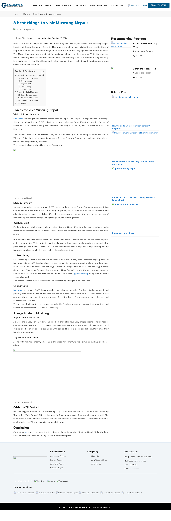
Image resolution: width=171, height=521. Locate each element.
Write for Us (96, 464)
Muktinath (18, 118)
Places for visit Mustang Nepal (30, 75)
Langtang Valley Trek (144, 68)
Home (16, 14)
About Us (95, 456)
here (27, 432)
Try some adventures (29, 98)
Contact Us (117, 5)
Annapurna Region (144, 51)
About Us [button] (102, 5)
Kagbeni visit (26, 84)
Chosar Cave (26, 89)
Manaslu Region (56, 468)
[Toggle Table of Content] (41, 72)
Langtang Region (143, 73)
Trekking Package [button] (42, 5)
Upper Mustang (80, 273)
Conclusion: (21, 103)
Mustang (26, 14)
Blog (92, 5)
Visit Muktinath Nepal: (29, 78)
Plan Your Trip (159, 5)
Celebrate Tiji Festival (29, 100)
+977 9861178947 (139, 5)
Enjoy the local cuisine (29, 95)
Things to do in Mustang (27, 92)
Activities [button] (81, 5)
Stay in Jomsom (27, 81)
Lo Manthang (26, 86)
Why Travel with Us (99, 460)
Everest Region (56, 460)
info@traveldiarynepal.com (135, 461)
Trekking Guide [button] (63, 5)
